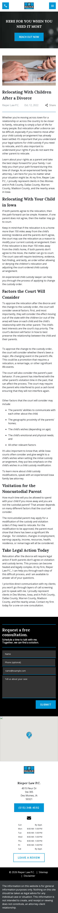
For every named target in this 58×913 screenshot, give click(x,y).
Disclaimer (29, 875)
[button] (29, 735)
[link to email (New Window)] (29, 818)
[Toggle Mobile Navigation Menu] (52, 5)
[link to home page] (29, 5)
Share (52, 105)
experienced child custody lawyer (24, 277)
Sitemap (43, 872)
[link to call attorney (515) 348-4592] (5, 5)
